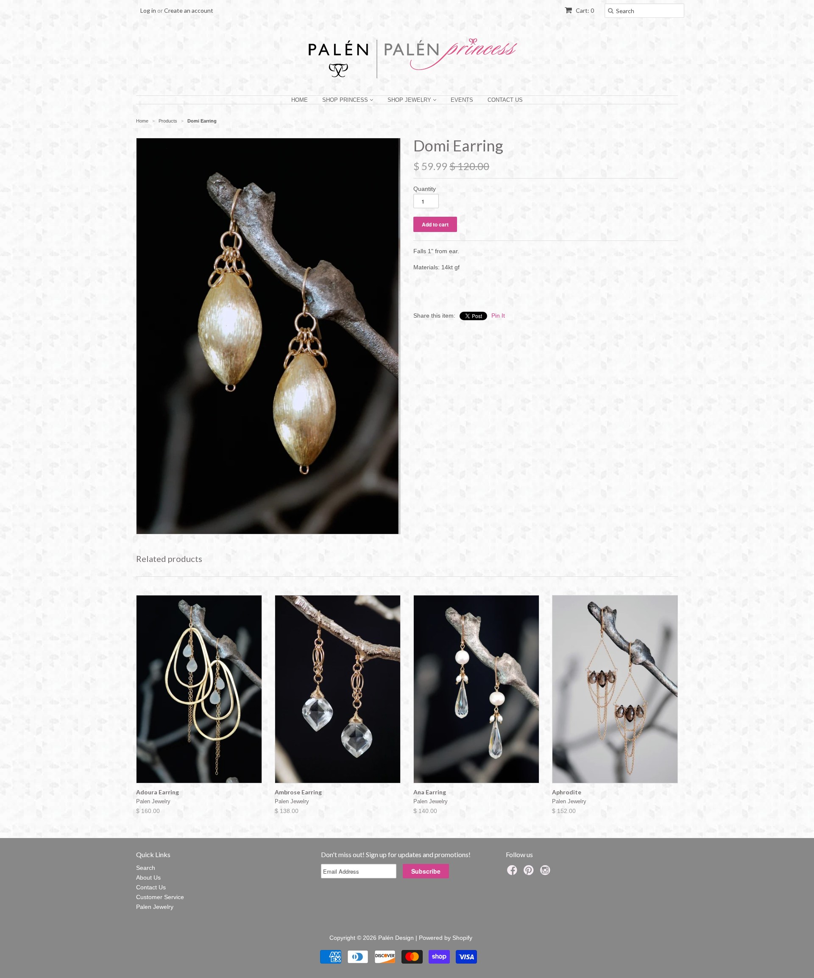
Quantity (424, 188)
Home (299, 100)
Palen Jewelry (154, 906)
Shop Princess (346, 100)
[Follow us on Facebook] (513, 872)
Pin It (498, 315)
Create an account (188, 10)
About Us (148, 877)
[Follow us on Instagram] (546, 872)
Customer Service (160, 897)
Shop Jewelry (410, 100)
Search (145, 867)
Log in (148, 10)
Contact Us (505, 100)
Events (462, 100)
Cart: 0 (584, 10)
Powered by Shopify (445, 937)
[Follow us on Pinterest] (530, 872)
